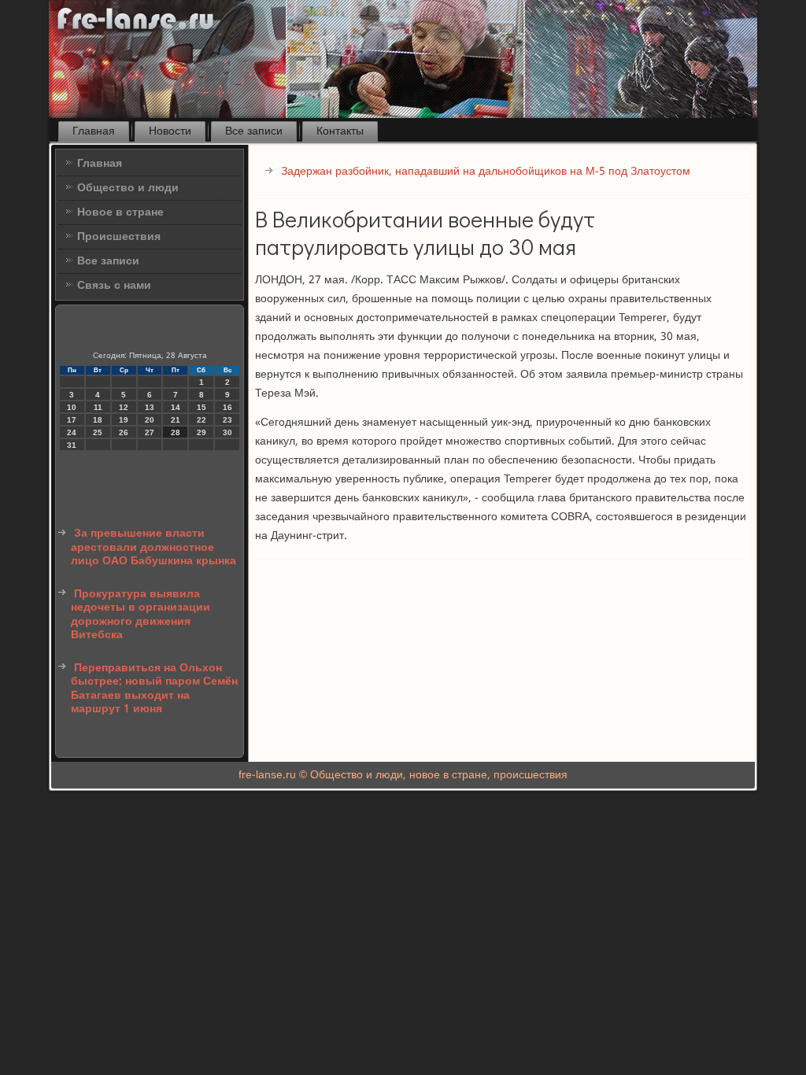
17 (71, 420)
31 (71, 445)
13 (149, 407)
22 (201, 420)
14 (175, 407)
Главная (93, 131)
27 (149, 432)
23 (227, 420)
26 (123, 432)
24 (71, 432)
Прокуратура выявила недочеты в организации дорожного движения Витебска (140, 615)
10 (71, 407)
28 (175, 432)
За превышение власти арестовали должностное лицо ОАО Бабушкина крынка (153, 547)
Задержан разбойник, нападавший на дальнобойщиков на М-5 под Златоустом (485, 171)
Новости (170, 131)
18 (97, 420)
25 (97, 432)
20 (149, 420)
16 (227, 407)
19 (123, 420)
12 (123, 407)
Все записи (254, 131)
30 (227, 432)
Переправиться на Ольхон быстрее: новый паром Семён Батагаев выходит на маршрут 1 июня (154, 689)
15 (201, 407)
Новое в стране (120, 212)
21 (175, 420)
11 (98, 407)
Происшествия (119, 236)
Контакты (340, 131)
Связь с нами (114, 285)
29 (201, 432)
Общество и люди (128, 188)
